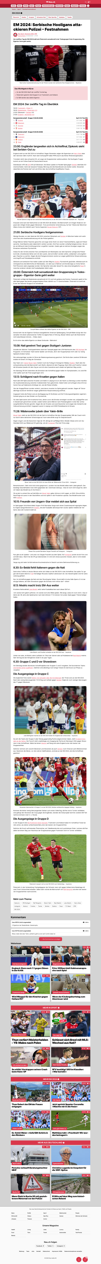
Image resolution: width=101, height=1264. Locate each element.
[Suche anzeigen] (86, 2)
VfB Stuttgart (80, 349)
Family (77, 1229)
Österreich (21, 134)
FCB (32, 574)
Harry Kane (78, 153)
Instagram (51, 423)
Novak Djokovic (52, 227)
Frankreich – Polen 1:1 (25, 108)
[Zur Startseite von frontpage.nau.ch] (50, 2)
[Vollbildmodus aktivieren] (85, 326)
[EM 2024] (50, 13)
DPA (35, 34)
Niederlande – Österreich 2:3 (27, 110)
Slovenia (20, 125)
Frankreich (21, 137)
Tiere (28, 1232)
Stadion (57, 261)
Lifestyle (13, 1219)
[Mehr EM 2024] (50, 1079)
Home (14, 9)
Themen (29, 1219)
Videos (29, 1216)
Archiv (45, 1219)
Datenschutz (46, 1251)
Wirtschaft (14, 1216)
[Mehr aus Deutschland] (50, 1142)
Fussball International (29, 9)
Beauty (13, 1235)
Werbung (21, 1251)
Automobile (62, 1232)
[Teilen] (78, 1259)
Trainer (25, 363)
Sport (19, 9)
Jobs (33, 1251)
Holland (20, 139)
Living (29, 1229)
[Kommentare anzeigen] (85, 1259)
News (12, 1213)
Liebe (44, 1229)
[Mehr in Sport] (50, 1008)
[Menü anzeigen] (89, 2)
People (77, 1213)
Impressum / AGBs (57, 1251)
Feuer (82, 266)
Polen (19, 142)
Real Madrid (77, 655)
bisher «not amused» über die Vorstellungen (46, 678)
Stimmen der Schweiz (81, 1216)
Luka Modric (33, 589)
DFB (29, 165)
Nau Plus (45, 1216)
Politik (29, 1213)
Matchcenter (62, 1213)
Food (12, 1232)
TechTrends (79, 1232)
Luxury (61, 1229)
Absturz (44, 743)
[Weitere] (88, 5)
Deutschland (21, 36)
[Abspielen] (15, 326)
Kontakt (38, 1251)
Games (61, 1216)
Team (27, 1251)
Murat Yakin (33, 363)
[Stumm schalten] (18, 326)
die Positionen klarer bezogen (38, 823)
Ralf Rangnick (68, 889)
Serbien (28, 112)
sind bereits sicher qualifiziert (23, 668)
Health (13, 1229)
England (20, 120)
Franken (19, 497)
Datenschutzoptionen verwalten (73, 1251)
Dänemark (21, 123)
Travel (45, 1232)
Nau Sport (21, 34)
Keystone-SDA (29, 34)
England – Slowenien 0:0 (26, 114)
